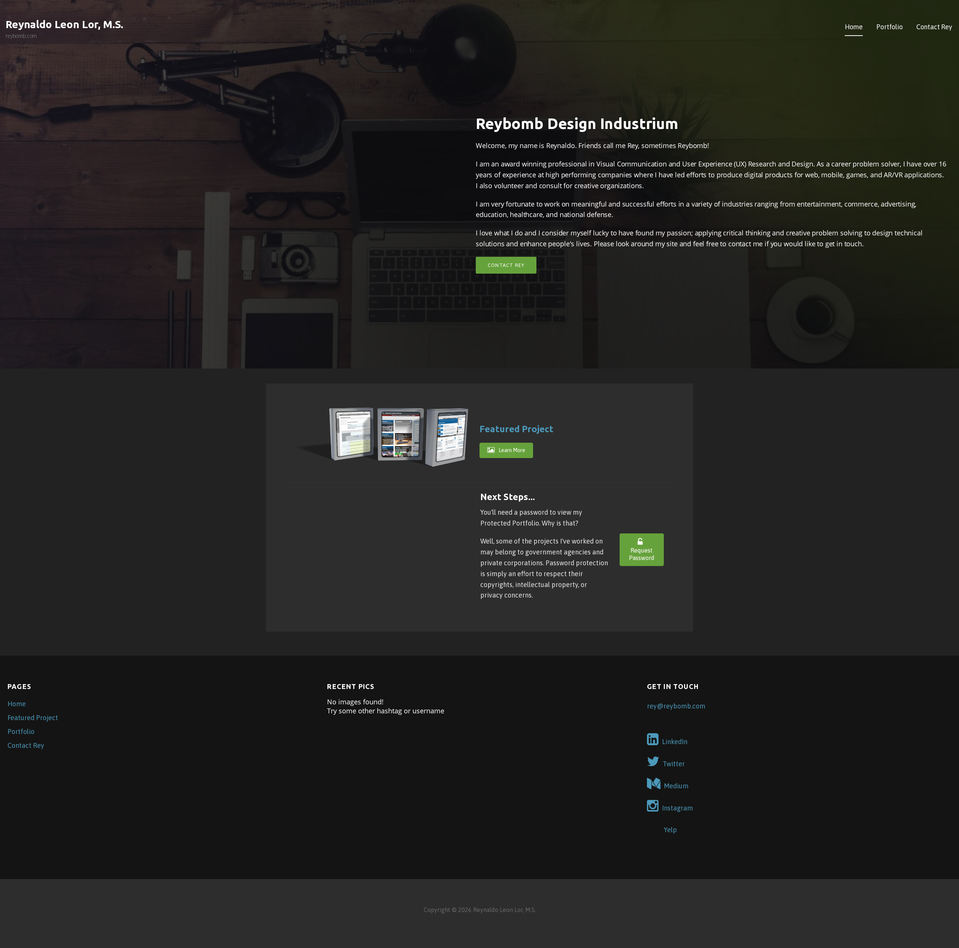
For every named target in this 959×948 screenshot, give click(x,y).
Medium (676, 786)
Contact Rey (934, 27)
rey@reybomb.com (676, 706)
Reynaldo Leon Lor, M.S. (64, 24)
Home (854, 27)
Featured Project (516, 429)
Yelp (670, 830)
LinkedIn (674, 742)
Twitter (674, 764)
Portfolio (889, 27)
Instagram (677, 808)
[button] (506, 450)
